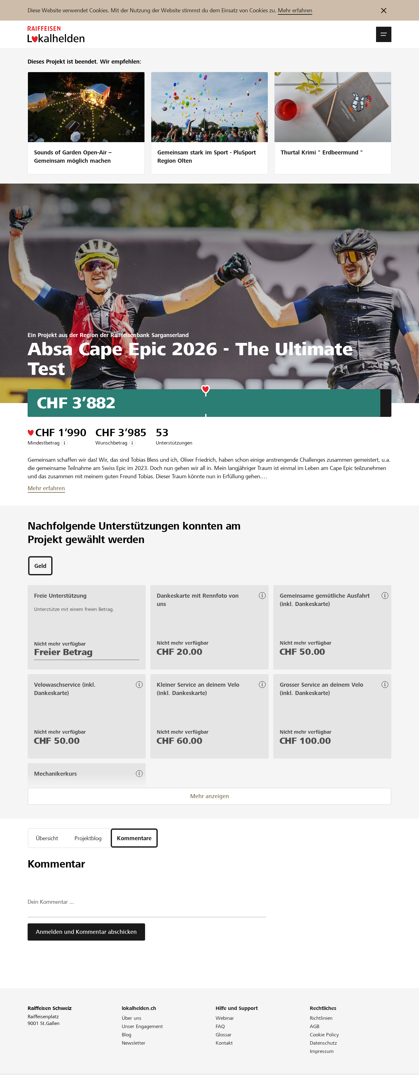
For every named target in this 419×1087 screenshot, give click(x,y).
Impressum (322, 1051)
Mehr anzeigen (209, 796)
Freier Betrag (63, 652)
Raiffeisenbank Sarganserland (149, 335)
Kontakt (224, 1043)
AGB (314, 1026)
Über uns (131, 1018)
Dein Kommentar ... (51, 902)
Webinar (225, 1018)
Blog (126, 1035)
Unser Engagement (142, 1026)
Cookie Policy (324, 1035)
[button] (383, 34)
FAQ (220, 1026)
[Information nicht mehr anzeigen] (383, 10)
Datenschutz (323, 1043)
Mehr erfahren (295, 10)
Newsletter (133, 1043)
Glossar (224, 1035)
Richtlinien (321, 1018)
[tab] (40, 566)
